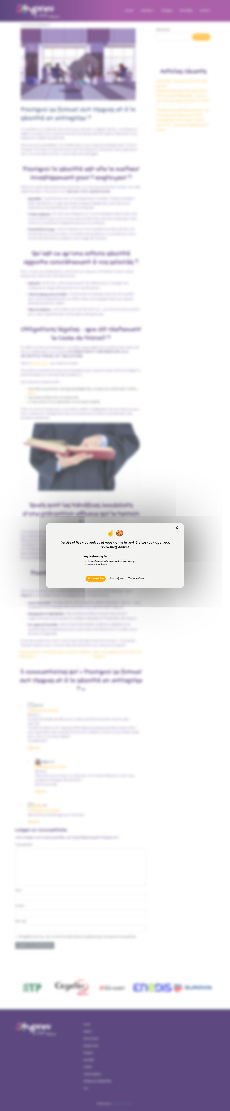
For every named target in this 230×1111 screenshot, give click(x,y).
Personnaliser (136, 578)
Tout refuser (116, 578)
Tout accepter (95, 578)
